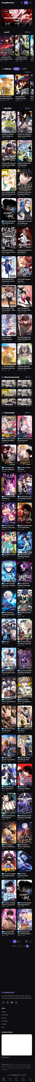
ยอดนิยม (4, 1024)
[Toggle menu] (30, 2)
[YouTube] (16, 1002)
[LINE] (12, 1002)
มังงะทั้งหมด (5, 1015)
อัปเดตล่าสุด (5, 1021)
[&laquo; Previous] (11, 941)
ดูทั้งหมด (27, 32)
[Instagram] (7, 1002)
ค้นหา (3, 1027)
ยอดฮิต (24, 69)
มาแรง (16, 69)
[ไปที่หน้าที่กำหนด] (27, 946)
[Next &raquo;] (30, 941)
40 (26, 941)
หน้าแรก (4, 1012)
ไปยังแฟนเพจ (5, 1057)
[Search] (21, 2)
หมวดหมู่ (4, 1018)
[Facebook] (3, 1002)
